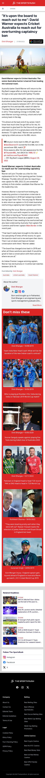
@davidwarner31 (11, 145)
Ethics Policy (7, 737)
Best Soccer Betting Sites (33, 714)
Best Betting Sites (30, 702)
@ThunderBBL (10, 152)
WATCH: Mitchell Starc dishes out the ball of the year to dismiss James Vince (28, 601)
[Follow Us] (36, 41)
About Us (6, 702)
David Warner (33, 275)
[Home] (23, 3)
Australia (6, 275)
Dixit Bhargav (7, 41)
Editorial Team (8, 711)
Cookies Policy (8, 733)
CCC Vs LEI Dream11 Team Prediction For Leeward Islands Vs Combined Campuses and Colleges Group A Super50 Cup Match (29, 641)
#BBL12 (32, 152)
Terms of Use (7, 720)
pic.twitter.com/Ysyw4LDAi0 (15, 155)
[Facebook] (23, 291)
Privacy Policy (8, 751)
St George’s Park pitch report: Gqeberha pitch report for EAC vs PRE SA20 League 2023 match (30, 621)
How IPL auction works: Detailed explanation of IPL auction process (30, 611)
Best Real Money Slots (32, 750)
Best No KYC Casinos (31, 746)
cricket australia (18, 275)
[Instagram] (19, 291)
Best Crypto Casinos (31, 741)
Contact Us (7, 707)
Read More (37, 305)
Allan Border (31, 225)
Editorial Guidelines (9, 716)
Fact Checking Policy (10, 742)
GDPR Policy (7, 746)
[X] (12, 291)
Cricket (12, 8)
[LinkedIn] (16, 291)
